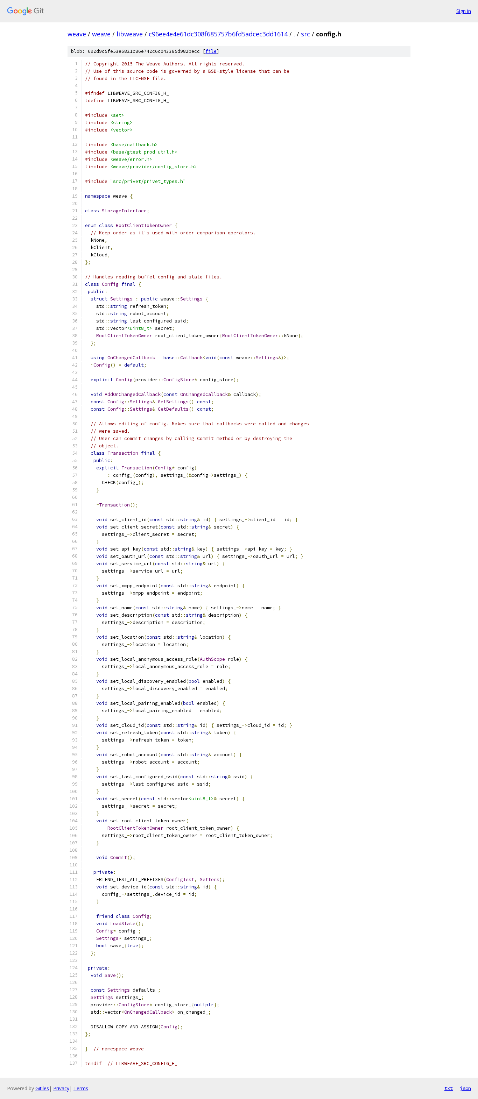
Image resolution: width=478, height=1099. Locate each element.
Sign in (463, 11)
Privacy (61, 1088)
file (211, 51)
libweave (130, 34)
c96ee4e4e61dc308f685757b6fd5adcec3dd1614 (218, 34)
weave (77, 34)
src (305, 34)
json (465, 1088)
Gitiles (42, 1088)
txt (448, 1088)
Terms (80, 1088)
